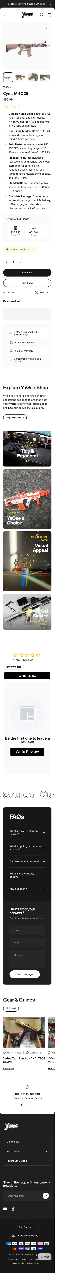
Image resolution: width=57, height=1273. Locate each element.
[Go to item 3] (33, 77)
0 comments (35, 1052)
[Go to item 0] (8, 77)
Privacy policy (26, 1259)
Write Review (27, 675)
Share (11, 292)
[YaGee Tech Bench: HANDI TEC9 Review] (24, 1032)
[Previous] (4, 4)
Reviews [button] (12, 666)
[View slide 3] (29, 1105)
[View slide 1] (22, 1105)
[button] (11, 106)
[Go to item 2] (20, 77)
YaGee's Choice (15, 520)
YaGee (7, 87)
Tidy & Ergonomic (27, 455)
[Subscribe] (46, 1196)
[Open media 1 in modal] (46, 27)
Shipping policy (19, 1263)
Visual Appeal (40, 548)
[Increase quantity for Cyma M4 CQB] (20, 262)
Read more (8, 1068)
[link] (15, 417)
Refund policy (13, 1259)
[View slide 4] (33, 1105)
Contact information (34, 1263)
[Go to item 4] (45, 77)
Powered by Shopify (35, 1254)
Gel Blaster (40, 613)
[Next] (50, 4)
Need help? (45, 292)
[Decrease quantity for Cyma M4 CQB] (6, 262)
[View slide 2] (25, 1105)
